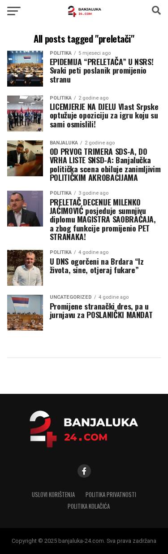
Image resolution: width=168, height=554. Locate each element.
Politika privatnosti (111, 494)
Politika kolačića (89, 506)
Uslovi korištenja (53, 494)
